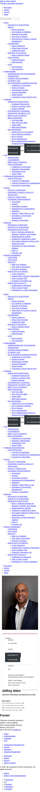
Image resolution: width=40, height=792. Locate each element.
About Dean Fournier (20, 48)
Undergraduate (10, 71)
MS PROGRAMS (14, 130)
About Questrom (18, 30)
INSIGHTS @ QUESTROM (18, 25)
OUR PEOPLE (13, 58)
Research (7, 223)
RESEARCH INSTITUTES (18, 230)
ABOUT (11, 27)
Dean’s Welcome (18, 46)
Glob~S (15, 251)
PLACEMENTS (14, 160)
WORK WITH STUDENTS (18, 272)
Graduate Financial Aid (20, 104)
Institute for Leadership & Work (24, 239)
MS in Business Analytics (21, 134)
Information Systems (20, 206)
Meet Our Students (19, 265)
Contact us (16, 730)
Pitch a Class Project (20, 288)
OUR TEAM (12, 260)
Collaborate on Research (21, 285)
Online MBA (16, 125)
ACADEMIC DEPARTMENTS (19, 199)
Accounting (16, 202)
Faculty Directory (18, 60)
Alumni (6, 10)
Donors (7, 12)
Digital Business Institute (21, 237)
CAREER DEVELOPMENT (18, 78)
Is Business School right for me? (24, 97)
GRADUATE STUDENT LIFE (19, 113)
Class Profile (16, 174)
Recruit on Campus (19, 269)
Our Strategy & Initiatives (21, 32)
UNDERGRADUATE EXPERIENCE (21, 74)
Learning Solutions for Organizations (26, 183)
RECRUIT (12, 262)
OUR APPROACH (15, 178)
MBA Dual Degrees (19, 127)
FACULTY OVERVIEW (16, 190)
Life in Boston (17, 67)
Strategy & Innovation (20, 220)
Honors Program (18, 88)
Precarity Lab (17, 253)
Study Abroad (17, 95)
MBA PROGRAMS (15, 118)
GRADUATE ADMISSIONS (18, 102)
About (6, 23)
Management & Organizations (23, 209)
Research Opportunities (21, 169)
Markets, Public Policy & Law (23, 213)
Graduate (7, 99)
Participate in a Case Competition (25, 290)
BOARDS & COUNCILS (17, 53)
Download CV (13, 655)
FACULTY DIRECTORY (17, 197)
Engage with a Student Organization (26, 276)
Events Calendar (18, 109)
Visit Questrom (17, 69)
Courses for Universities (21, 185)
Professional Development (14, 176)
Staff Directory (17, 62)
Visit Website (13, 660)
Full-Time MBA (17, 120)
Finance (15, 204)
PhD (5, 155)
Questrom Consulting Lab (21, 281)
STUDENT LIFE (14, 81)
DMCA (6, 773)
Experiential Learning (20, 90)
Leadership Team (18, 51)
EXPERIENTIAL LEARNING (19, 111)
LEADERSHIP (13, 44)
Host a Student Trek (19, 279)
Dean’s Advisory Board (20, 55)
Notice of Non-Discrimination (15, 776)
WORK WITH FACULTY (17, 283)
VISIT (10, 65)
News (6, 15)
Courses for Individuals (20, 181)
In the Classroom (18, 274)
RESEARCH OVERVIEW (17, 225)
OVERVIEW (12, 258)
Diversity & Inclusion (19, 34)
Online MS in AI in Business (22, 132)
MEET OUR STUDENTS (17, 116)
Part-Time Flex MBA (19, 123)
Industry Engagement (12, 255)
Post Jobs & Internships (21, 267)
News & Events (10, 763)
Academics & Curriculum (21, 85)
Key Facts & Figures (19, 37)
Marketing (15, 211)
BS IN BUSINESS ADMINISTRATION (22, 83)
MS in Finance (17, 137)
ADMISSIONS (13, 76)
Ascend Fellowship (19, 92)
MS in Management (19, 139)
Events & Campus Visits (21, 106)
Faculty (7, 188)
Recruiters (8, 8)
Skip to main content (8, 1)
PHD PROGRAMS (15, 165)
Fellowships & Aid (18, 172)
